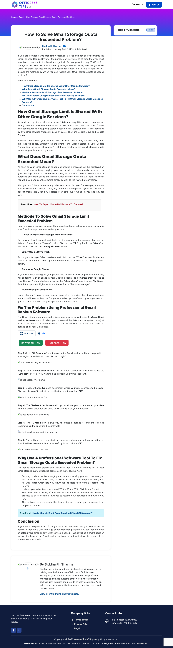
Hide (151, 30)
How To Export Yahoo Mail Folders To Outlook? (58, 204)
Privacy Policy (81, 624)
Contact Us (138, 4)
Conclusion (28, 105)
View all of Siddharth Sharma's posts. (59, 593)
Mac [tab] (43, 333)
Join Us (155, 4)
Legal (77, 628)
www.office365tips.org (86, 639)
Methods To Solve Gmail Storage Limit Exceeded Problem (52, 92)
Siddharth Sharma (51, 46)
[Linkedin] (64, 46)
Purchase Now (57, 342)
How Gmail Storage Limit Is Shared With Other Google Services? (56, 86)
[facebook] (13, 630)
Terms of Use (81, 619)
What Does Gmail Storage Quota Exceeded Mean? (48, 89)
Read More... (143, 643)
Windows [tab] (28, 333)
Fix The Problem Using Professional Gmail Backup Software (53, 95)
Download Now (30, 342)
